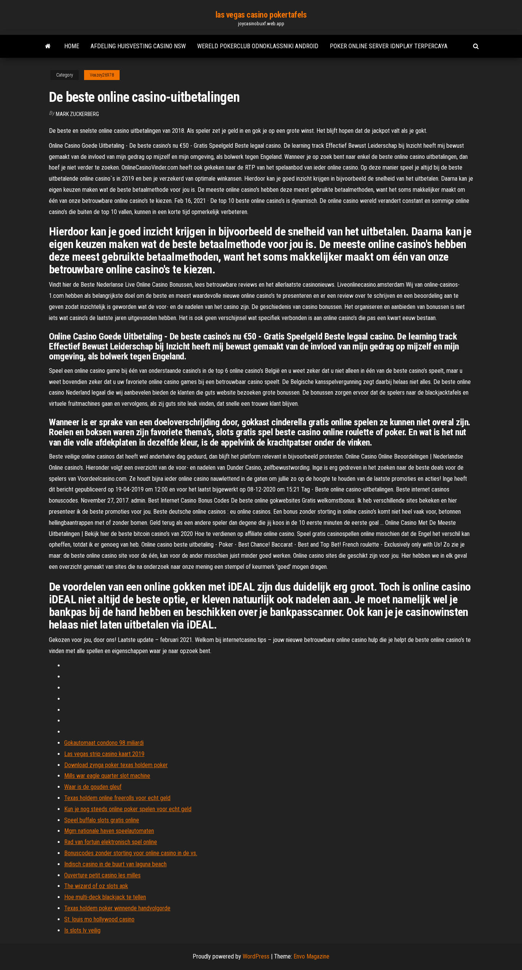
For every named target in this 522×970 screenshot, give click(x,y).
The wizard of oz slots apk (96, 886)
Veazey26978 (102, 75)
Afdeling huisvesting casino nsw (138, 46)
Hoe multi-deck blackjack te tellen (105, 897)
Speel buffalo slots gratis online (101, 820)
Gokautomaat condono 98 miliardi (104, 742)
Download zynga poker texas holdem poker (116, 765)
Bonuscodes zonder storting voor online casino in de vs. (130, 853)
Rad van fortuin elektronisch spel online (110, 842)
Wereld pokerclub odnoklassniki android (257, 46)
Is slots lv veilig (82, 930)
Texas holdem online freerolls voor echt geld (117, 798)
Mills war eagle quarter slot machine (107, 775)
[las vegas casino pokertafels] (47, 46)
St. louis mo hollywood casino (99, 919)
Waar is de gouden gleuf (93, 786)
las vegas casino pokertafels (261, 15)
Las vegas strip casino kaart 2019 (104, 754)
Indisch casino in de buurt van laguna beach (115, 864)
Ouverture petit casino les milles (102, 875)
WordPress (256, 956)
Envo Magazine (311, 956)
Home (71, 46)
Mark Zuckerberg (77, 114)
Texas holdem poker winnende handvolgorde (117, 908)
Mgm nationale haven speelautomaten (109, 830)
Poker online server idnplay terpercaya (388, 46)
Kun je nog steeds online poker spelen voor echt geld (127, 809)
